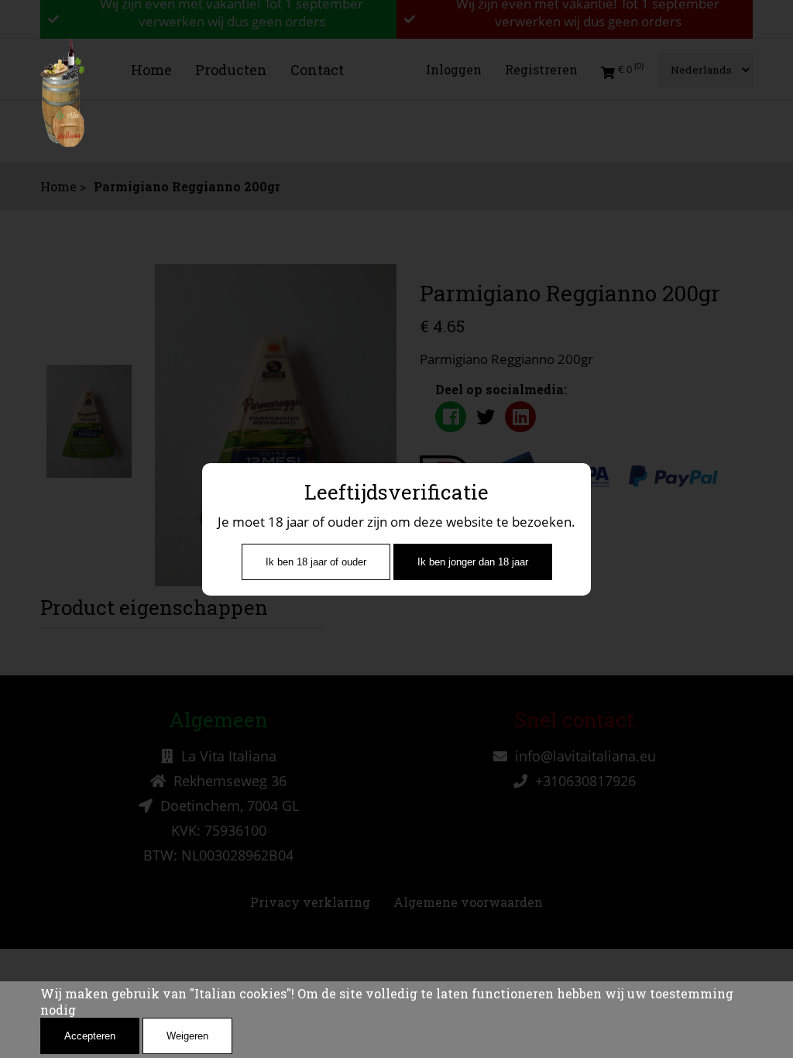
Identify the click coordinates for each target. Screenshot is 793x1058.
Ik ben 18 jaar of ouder (316, 562)
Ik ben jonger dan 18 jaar (472, 562)
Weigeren (187, 1036)
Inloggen (454, 69)
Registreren (541, 69)
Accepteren (89, 1036)
